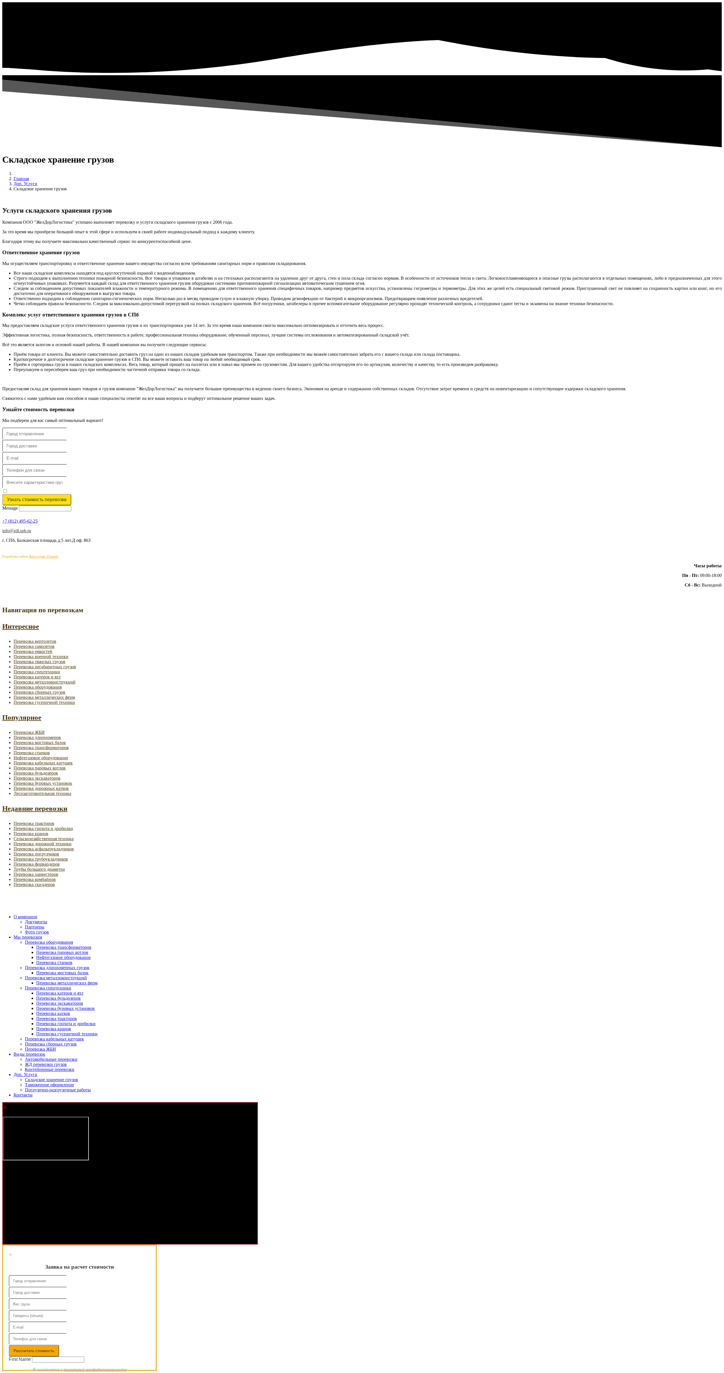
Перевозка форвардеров (37, 864)
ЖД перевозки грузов (46, 1064)
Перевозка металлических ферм (44, 697)
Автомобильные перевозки (51, 1059)
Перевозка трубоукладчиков (41, 859)
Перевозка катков (53, 1013)
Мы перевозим (28, 937)
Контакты (23, 1094)
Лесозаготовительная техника (42, 793)
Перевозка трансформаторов (41, 747)
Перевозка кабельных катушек (43, 762)
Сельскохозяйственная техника (44, 838)
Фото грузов (37, 932)
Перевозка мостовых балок (40, 742)
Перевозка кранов (31, 833)
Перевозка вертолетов (35, 641)
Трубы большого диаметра (39, 869)
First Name (20, 1359)
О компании (25, 916)
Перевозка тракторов (34, 823)
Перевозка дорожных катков (41, 788)
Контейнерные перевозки (49, 1069)
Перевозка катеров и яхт (37, 676)
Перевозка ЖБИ (29, 732)
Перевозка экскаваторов (37, 778)
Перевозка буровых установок (43, 783)
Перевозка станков (32, 752)
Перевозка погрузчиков (36, 854)
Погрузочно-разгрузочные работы (58, 1089)
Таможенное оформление (49, 1084)
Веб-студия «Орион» (44, 557)
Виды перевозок (29, 1054)
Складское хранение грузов (51, 1079)
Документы (36, 921)
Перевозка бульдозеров (36, 773)
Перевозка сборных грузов (39, 692)
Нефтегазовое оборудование (41, 757)
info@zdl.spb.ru (16, 530)
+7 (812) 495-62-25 (20, 521)
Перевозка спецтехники (37, 671)
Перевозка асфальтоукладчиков (44, 848)
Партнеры (34, 926)
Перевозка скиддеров (34, 884)
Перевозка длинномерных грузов (57, 967)
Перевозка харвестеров (36, 874)
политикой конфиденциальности (69, 491)
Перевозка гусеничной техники (44, 702)
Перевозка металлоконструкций (45, 682)
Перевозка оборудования (38, 687)
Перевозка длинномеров (37, 737)
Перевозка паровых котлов (40, 768)
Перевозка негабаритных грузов (45, 666)
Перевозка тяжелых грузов (39, 661)
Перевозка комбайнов (35, 879)
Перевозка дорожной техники (43, 843)
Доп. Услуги (25, 1074)
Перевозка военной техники (41, 656)
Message (10, 508)
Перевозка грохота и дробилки (43, 828)
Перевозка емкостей (33, 651)
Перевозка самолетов (34, 646)
